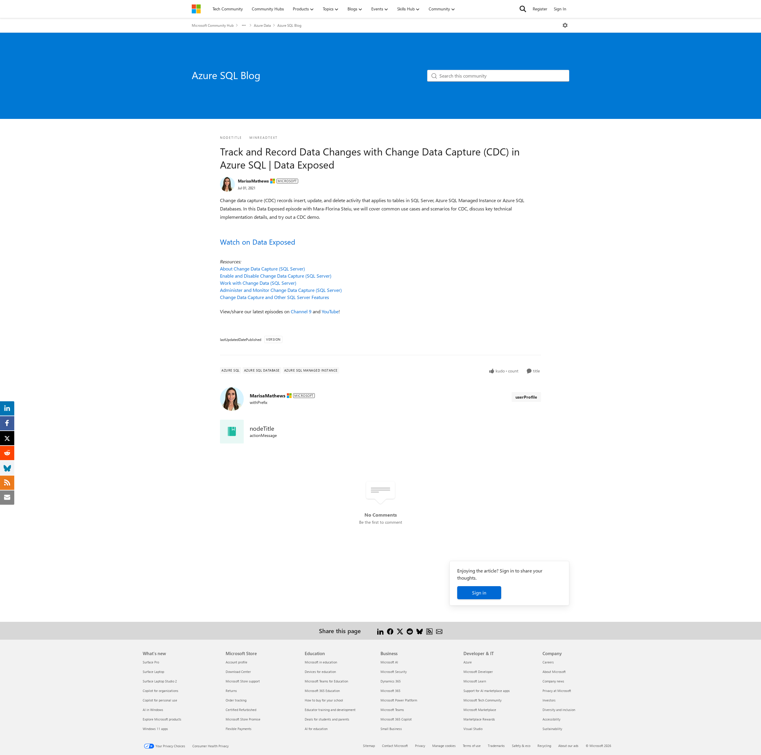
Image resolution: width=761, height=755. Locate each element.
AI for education (316, 728)
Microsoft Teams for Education (326, 681)
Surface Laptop (153, 671)
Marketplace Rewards (479, 719)
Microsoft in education (321, 662)
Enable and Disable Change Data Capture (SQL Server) (275, 276)
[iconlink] (232, 431)
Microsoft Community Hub (213, 25)
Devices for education (320, 671)
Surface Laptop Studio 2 (160, 681)
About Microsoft (554, 671)
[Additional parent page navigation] (243, 25)
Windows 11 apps (155, 728)
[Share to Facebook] (390, 630)
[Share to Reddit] (410, 630)
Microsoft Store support (243, 681)
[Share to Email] (439, 630)
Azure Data (262, 25)
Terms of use (472, 745)
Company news (553, 681)
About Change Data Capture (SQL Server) (262, 268)
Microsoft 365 (390, 690)
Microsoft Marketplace (479, 709)
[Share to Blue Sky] (419, 630)
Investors (549, 700)
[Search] (522, 8)
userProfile (526, 397)
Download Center (238, 671)
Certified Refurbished (241, 709)
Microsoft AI (389, 662)
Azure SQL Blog (289, 25)
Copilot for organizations (160, 690)
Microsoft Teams (392, 709)
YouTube (330, 311)
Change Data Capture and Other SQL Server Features (274, 297)
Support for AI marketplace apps (486, 690)
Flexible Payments (238, 728)
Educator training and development (330, 709)
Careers (548, 662)
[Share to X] (400, 630)
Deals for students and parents (327, 719)
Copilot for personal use (160, 700)
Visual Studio (472, 728)
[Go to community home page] (196, 8)
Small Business (391, 728)
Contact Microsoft (395, 745)
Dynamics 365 (390, 681)
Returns (231, 690)
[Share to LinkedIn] (380, 630)
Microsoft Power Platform (398, 700)
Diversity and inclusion (559, 709)
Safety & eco (521, 745)
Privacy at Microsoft (557, 690)
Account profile (236, 662)
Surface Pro (151, 662)
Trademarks (496, 745)
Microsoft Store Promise (243, 719)
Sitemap (369, 745)
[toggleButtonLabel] (565, 25)
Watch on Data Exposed (257, 241)
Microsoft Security (393, 671)
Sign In (560, 9)
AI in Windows (153, 709)
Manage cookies (444, 745)
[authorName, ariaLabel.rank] (227, 184)
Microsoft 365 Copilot (396, 719)
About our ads (568, 745)
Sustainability (552, 728)
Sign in (479, 592)
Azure (467, 662)
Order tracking (236, 700)
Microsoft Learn (474, 681)
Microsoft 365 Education (322, 690)
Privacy (420, 745)
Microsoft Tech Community (482, 700)
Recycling (544, 745)
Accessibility (551, 719)
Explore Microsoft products (162, 719)
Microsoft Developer (478, 671)
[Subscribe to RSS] (429, 630)
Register (540, 9)
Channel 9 (301, 311)
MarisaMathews (253, 181)
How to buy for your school (324, 700)
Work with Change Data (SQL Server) (258, 283)
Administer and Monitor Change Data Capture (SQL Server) (281, 290)
